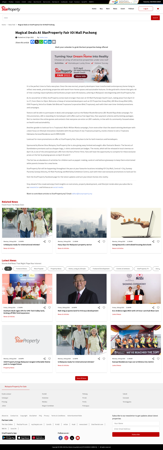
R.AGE (24, 2)
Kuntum (77, 2)
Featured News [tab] (21, 269)
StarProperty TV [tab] (143, 269)
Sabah (125, 394)
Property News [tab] (56, 269)
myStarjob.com (36, 424)
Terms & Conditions (58, 416)
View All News (81, 378)
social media (58, 187)
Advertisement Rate (74, 416)
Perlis (84, 402)
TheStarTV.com (22, 424)
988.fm (4, 428)
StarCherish (37, 2)
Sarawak (126, 398)
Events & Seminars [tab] (123, 269)
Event (123, 9)
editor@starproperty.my (82, 193)
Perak (84, 398)
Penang (4, 402)
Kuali (71, 2)
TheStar (11, 2)
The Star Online (7, 424)
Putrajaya (85, 406)
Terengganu (127, 402)
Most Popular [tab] (39, 269)
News (115, 9)
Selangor (5, 398)
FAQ (40, 416)
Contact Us (14, 416)
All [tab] (8, 269)
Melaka (44, 402)
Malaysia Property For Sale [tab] (15, 386)
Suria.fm (13, 428)
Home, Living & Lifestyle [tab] (77, 269)
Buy (101, 9)
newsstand (83, 424)
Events (18, 2)
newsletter (34, 187)
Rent (108, 9)
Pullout (131, 9)
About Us (5, 416)
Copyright (23, 416)
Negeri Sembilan (48, 406)
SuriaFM (84, 2)
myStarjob (64, 2)
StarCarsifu (46, 2)
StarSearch (55, 2)
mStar (30, 2)
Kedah (44, 394)
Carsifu (48, 424)
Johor (4, 406)
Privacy (46, 416)
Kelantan (45, 398)
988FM (91, 2)
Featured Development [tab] (101, 269)
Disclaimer (33, 416)
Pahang (85, 394)
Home (94, 9)
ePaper (4, 2)
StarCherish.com (97, 424)
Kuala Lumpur (6, 394)
